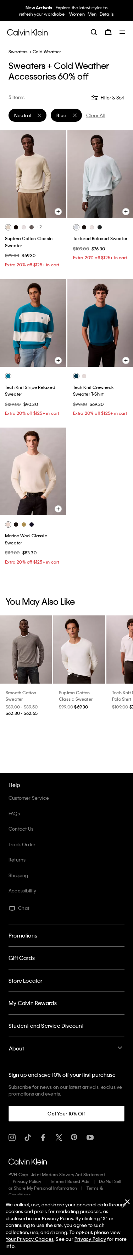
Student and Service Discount (46, 1025)
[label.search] (94, 32)
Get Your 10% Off (66, 1113)
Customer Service (29, 798)
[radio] (8, 227)
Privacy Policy (27, 1181)
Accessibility (23, 890)
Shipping (18, 875)
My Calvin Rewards (33, 1002)
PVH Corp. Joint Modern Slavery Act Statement (57, 1174)
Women (75, 14)
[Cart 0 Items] (108, 32)
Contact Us (21, 829)
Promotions (23, 935)
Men (90, 14)
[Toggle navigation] (122, 32)
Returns (17, 860)
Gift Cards (22, 957)
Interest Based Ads (70, 1181)
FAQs (14, 813)
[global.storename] (27, 31)
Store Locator (26, 980)
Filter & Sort (112, 97)
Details (105, 14)
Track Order (22, 844)
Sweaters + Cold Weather (35, 51)
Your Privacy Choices (30, 1239)
